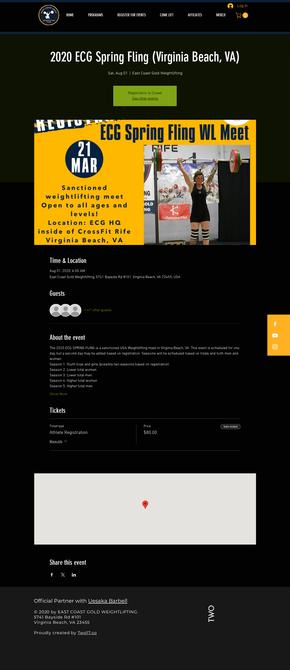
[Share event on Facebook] (52, 575)
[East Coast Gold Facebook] (275, 324)
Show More (58, 394)
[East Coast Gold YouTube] (275, 335)
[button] (242, 15)
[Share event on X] (63, 575)
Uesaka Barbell (107, 601)
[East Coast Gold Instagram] (275, 346)
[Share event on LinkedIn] (74, 575)
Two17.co (87, 632)
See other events (145, 98)
